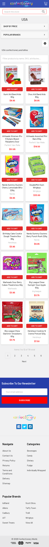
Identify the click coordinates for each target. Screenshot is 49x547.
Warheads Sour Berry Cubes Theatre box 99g (12, 283)
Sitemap (6, 483)
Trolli (28, 513)
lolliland (5, 503)
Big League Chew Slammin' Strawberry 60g (12, 334)
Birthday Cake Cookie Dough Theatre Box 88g (12, 236)
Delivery (6, 478)
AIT (4, 517)
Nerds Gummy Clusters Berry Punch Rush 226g (36, 234)
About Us (6, 450)
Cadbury (6, 513)
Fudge (30, 465)
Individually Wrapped (36, 470)
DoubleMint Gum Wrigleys (36, 186)
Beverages (32, 450)
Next (24, 361)
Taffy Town (31, 508)
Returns (6, 465)
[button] (45, 43)
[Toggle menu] (3, 3)
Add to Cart (12, 89)
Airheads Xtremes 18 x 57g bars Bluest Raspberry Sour (12, 139)
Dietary (30, 460)
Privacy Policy (8, 460)
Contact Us (7, 455)
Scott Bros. (31, 503)
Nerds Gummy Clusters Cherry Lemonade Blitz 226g (12, 187)
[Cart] (45, 3)
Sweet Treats (8, 522)
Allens (5, 508)
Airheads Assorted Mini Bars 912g (36, 137)
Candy (29, 455)
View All (29, 522)
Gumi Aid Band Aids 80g (12, 95)
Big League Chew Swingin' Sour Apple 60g (37, 285)
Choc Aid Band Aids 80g (37, 95)
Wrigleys (29, 517)
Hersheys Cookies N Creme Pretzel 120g (37, 332)
